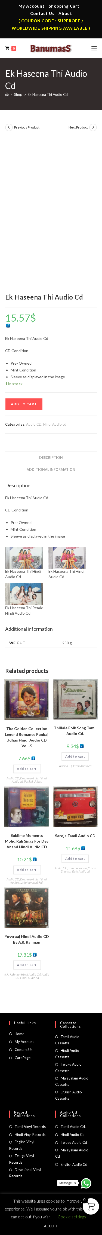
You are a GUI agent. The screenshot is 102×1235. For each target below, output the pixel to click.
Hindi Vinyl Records (30, 1134)
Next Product (78, 127)
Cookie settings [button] (72, 1216)
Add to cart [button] (27, 769)
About (65, 13)
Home (19, 1034)
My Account (31, 6)
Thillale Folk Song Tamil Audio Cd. (75, 730)
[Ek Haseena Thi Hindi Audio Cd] (24, 558)
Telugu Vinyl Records (21, 1159)
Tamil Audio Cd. (73, 1126)
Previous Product (26, 127)
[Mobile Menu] (94, 48)
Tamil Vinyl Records (30, 1126)
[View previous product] (9, 127)
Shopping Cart (64, 6)
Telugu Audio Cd (74, 1142)
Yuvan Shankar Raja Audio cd (78, 869)
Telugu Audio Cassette (68, 1067)
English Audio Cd (74, 1164)
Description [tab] (51, 458)
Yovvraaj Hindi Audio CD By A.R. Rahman (27, 939)
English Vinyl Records (21, 1145)
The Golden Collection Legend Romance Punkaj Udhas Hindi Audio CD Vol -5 (26, 737)
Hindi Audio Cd (73, 1134)
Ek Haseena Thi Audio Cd (48, 94)
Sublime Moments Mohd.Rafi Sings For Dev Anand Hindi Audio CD (26, 841)
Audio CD (34, 424)
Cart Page (22, 1058)
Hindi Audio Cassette (67, 1053)
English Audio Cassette (68, 1095)
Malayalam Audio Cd (71, 1153)
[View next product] (93, 127)
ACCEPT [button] (51, 1226)
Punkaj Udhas (33, 781)
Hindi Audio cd (54, 424)
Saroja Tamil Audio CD (75, 835)
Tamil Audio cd (82, 766)
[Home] (7, 94)
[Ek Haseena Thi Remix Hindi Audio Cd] (24, 594)
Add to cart (24, 404)
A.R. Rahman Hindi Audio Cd (22, 974)
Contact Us (42, 13)
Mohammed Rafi (33, 882)
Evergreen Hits (29, 778)
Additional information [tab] (51, 470)
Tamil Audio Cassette (67, 1040)
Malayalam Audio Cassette (71, 1081)
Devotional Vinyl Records (25, 1172)
